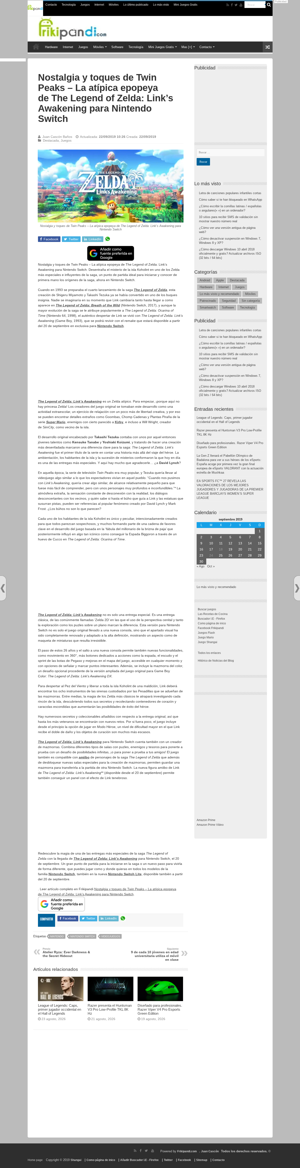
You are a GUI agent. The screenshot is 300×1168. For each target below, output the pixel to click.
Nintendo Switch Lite (125, 874)
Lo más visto (161, 4)
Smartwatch (208, 307)
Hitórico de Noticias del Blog (216, 660)
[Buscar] (269, 4)
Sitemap (201, 1160)
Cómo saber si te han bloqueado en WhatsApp (230, 199)
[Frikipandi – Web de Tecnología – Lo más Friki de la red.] (82, 28)
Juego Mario (206, 637)
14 (250, 543)
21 (250, 549)
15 (260, 543)
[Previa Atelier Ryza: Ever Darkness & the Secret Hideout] (2, 588)
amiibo (84, 757)
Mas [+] (186, 47)
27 (240, 555)
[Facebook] (231, 5)
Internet (99, 4)
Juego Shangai (207, 642)
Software (117, 47)
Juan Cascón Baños (57, 137)
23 (201, 555)
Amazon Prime (206, 820)
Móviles (114, 4)
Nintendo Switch (110, 326)
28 (250, 555)
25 (221, 555)
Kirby (119, 422)
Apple (220, 280)
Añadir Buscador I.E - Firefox (139, 1160)
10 (211, 543)
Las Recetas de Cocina (213, 614)
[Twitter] (236, 5)
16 (201, 549)
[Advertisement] (110, 366)
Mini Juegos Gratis (185, 4)
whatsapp (107, 239)
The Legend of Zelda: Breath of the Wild (88, 305)
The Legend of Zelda (150, 290)
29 (260, 555)
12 (230, 543)
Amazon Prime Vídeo (210, 824)
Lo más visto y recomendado (219, 294)
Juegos (85, 4)
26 (230, 555)
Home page (35, 1160)
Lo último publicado (135, 4)
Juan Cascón (210, 1151)
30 (201, 561)
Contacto (51, 4)
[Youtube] (241, 5)
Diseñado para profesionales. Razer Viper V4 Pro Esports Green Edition (160, 1009)
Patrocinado (208, 300)
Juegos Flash (206, 632)
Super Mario (55, 422)
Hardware (51, 47)
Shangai (76, 1160)
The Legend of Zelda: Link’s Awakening (70, 401)
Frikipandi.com (187, 1151)
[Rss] (227, 5)
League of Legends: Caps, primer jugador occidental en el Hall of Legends (59, 1009)
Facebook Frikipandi (211, 628)
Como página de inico (212, 623)
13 (240, 543)
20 (240, 549)
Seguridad (229, 300)
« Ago (200, 566)
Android (205, 280)
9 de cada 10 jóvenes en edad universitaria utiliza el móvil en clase (155, 954)
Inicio (36, 46)
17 (211, 549)
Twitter (168, 1160)
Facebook (184, 1160)
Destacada (51, 140)
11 (221, 543)
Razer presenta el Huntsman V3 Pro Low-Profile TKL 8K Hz (110, 1009)
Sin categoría (251, 300)
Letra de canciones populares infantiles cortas (230, 193)
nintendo (57, 936)
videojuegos (110, 936)
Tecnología (69, 4)
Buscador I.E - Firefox (211, 618)
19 (230, 549)
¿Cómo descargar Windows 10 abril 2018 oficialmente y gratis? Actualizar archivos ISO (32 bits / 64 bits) (230, 254)
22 (260, 549)
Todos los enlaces (209, 653)
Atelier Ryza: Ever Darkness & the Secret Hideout (66, 952)
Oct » (211, 566)
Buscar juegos (207, 609)
